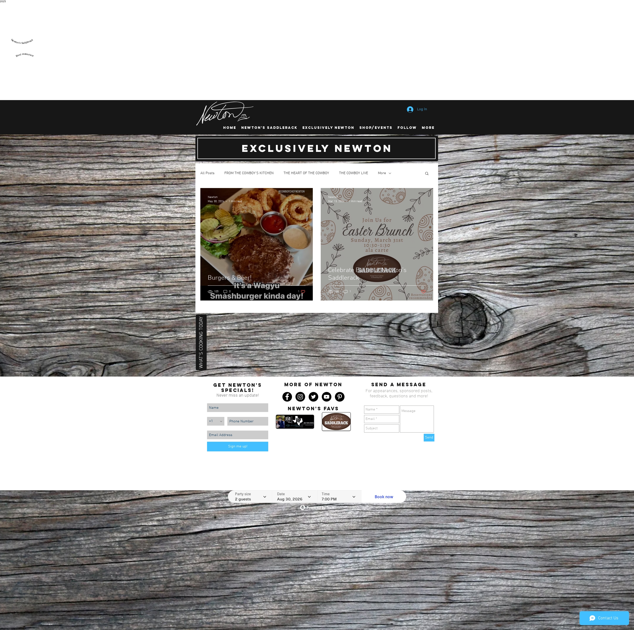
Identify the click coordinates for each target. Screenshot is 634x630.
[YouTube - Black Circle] (326, 397)
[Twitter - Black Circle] (313, 397)
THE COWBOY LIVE (353, 173)
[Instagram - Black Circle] (300, 397)
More (382, 173)
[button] (426, 173)
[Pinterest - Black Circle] (339, 397)
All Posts (207, 173)
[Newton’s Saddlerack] (22, 46)
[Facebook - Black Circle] (287, 397)
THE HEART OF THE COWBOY (306, 173)
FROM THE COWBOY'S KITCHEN (249, 173)
